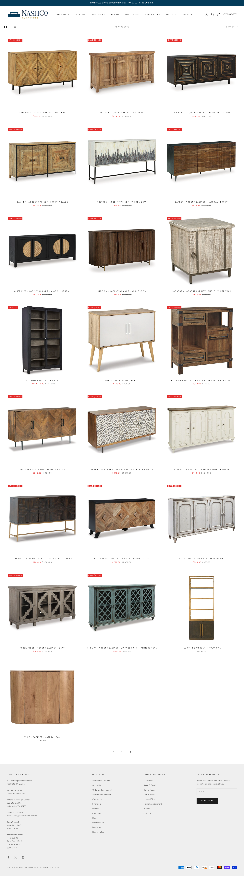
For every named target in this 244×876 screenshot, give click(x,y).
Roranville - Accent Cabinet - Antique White (202, 469)
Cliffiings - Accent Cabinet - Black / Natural (42, 291)
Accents (171, 14)
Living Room (62, 14)
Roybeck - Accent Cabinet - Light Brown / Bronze (201, 380)
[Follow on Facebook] (8, 857)
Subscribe (207, 800)
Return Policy (98, 832)
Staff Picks (148, 780)
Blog (94, 818)
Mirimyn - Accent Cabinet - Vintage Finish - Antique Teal (122, 648)
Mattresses (98, 14)
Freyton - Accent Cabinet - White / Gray (122, 202)
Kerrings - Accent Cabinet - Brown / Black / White (122, 469)
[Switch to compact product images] (15, 27)
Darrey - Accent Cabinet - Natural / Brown (202, 202)
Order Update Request (102, 790)
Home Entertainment (152, 804)
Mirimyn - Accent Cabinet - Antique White (201, 559)
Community (97, 813)
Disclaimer (96, 827)
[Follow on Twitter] (15, 857)
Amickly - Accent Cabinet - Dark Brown (122, 291)
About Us (96, 785)
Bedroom (80, 14)
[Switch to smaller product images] (10, 27)
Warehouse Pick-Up (101, 780)
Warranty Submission (101, 794)
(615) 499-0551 (230, 14)
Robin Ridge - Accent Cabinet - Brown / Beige (122, 559)
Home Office (132, 14)
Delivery (95, 808)
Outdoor (187, 14)
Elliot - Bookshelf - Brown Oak (201, 648)
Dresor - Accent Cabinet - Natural (121, 113)
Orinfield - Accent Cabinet (122, 380)
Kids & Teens (152, 14)
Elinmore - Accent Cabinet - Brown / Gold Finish (42, 559)
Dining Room (149, 790)
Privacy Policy (98, 822)
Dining (115, 14)
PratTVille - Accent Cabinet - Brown (42, 469)
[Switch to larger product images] (5, 27)
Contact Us (97, 799)
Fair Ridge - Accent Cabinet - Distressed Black (201, 113)
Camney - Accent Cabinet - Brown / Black (42, 202)
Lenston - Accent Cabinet (42, 380)
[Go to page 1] (113, 752)
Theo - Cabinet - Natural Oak (42, 737)
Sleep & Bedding (150, 785)
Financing (96, 804)
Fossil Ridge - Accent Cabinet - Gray (42, 648)
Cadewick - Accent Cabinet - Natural (42, 113)
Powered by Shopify (48, 867)
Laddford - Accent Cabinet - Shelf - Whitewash (201, 291)
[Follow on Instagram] (22, 857)
